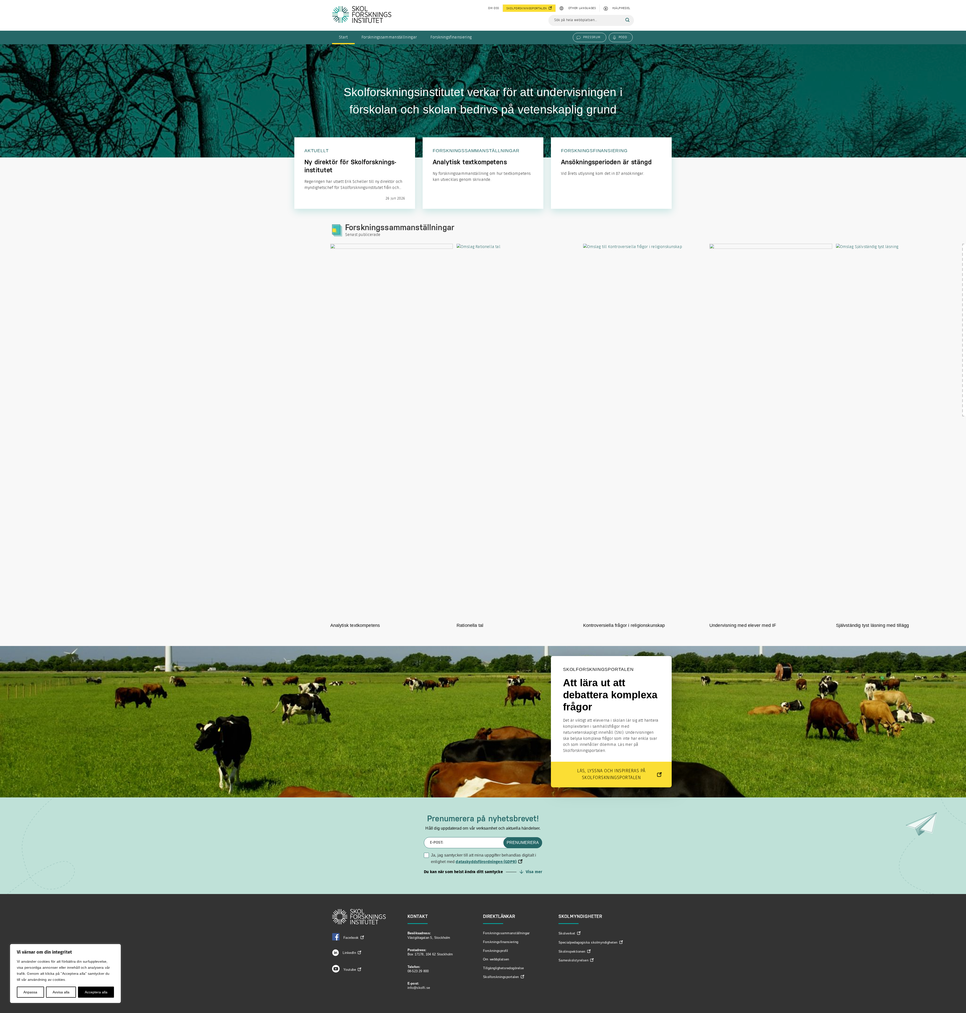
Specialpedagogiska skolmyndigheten (588, 942)
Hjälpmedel (621, 8)
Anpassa (30, 992)
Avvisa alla (61, 992)
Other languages (582, 8)
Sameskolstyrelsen (573, 960)
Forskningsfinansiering (451, 37)
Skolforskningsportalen (526, 8)
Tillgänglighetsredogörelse (503, 968)
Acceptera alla (96, 992)
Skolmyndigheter (580, 916)
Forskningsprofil (495, 951)
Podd (623, 37)
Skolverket (566, 933)
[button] (483, 872)
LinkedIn (348, 953)
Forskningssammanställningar (389, 37)
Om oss (493, 8)
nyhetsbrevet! (513, 818)
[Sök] (627, 20)
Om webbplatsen (496, 959)
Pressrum (591, 37)
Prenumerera (523, 842)
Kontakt (418, 916)
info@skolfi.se (419, 988)
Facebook (351, 938)
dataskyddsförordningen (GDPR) (486, 862)
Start (343, 37)
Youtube (349, 969)
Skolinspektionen (571, 951)
